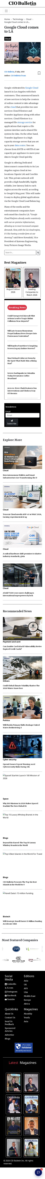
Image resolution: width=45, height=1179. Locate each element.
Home (7, 19)
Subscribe (11, 423)
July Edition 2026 (14, 1104)
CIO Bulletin (9, 72)
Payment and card (11, 641)
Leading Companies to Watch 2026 (32, 292)
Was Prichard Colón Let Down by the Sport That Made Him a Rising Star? (22, 361)
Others (6, 681)
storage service (24, 122)
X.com (10, 988)
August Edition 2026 (14, 1082)
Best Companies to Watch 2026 (32, 1104)
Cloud (29, 19)
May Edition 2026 (14, 1147)
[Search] (38, 252)
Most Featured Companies (20, 940)
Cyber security (9, 759)
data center (20, 145)
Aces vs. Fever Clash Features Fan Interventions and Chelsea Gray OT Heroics (22, 391)
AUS (26, 988)
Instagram (12, 991)
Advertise (9, 1035)
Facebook (11, 995)
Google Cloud (31, 88)
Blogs (5, 838)
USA (26, 992)
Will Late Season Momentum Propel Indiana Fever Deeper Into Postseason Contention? (22, 333)
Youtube (11, 999)
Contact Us (10, 1017)
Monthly (28, 1014)
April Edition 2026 (32, 1147)
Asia (26, 981)
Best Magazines (15, 262)
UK (25, 984)
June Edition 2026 (14, 1125)
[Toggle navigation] (6, 11)
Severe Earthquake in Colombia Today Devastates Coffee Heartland (21, 376)
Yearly (27, 1017)
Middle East (29, 996)
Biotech (6, 916)
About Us (9, 1014)
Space (5, 798)
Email (8, 411)
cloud (13, 107)
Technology (18, 19)
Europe (27, 1000)
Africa (27, 1004)
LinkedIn (11, 984)
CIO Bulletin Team (18, 76)
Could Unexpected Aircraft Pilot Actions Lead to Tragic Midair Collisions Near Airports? (21, 318)
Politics (6, 720)
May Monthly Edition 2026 (32, 1125)
